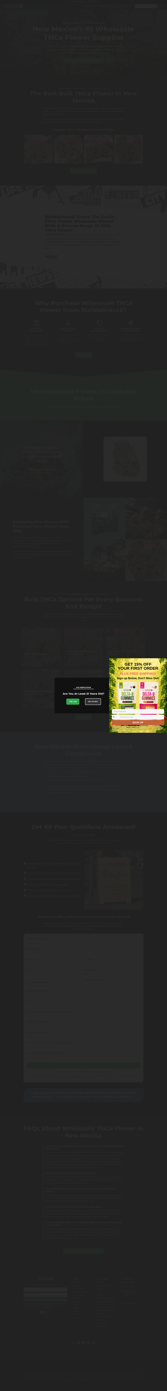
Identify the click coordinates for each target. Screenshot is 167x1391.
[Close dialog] (165, 660)
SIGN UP (138, 722)
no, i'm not (93, 701)
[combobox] (115, 717)
